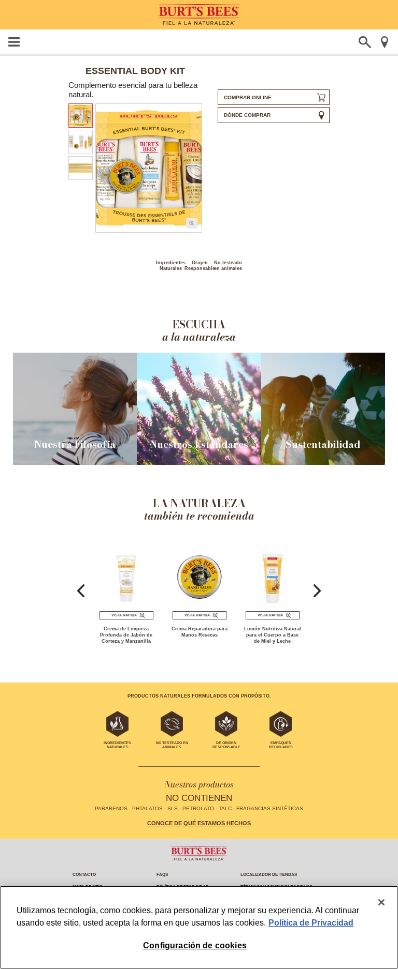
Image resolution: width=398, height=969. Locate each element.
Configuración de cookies (195, 945)
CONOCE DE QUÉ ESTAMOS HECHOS (199, 823)
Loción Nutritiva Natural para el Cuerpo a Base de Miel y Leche (272, 635)
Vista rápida (124, 615)
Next (317, 590)
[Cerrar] (381, 902)
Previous (80, 590)
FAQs (162, 874)
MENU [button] (14, 42)
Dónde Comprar (247, 115)
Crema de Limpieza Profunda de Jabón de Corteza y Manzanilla (126, 635)
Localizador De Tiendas (268, 874)
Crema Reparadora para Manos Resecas (200, 632)
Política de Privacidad (310, 922)
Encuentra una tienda (384, 42)
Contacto (84, 874)
